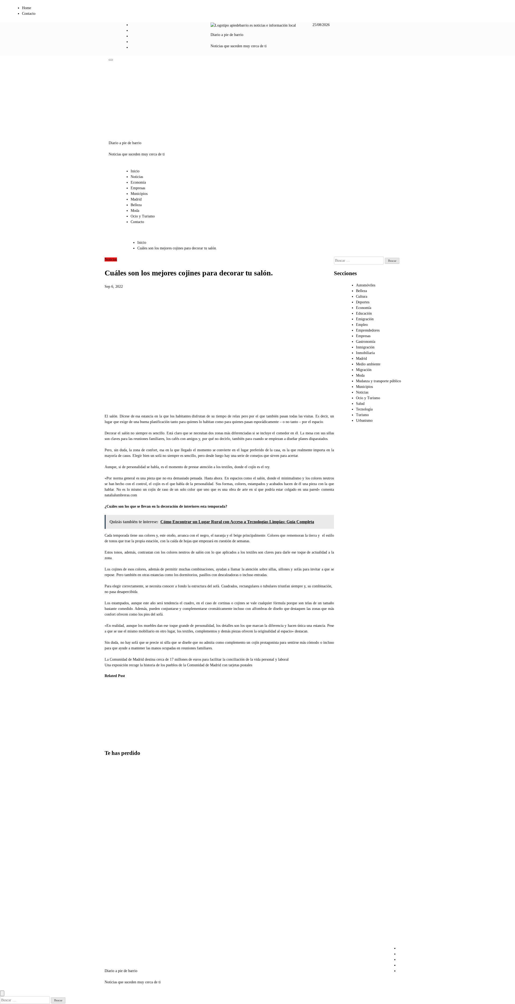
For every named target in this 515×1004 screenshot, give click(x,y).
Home (26, 8)
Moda (135, 211)
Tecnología (364, 409)
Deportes (362, 302)
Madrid (136, 199)
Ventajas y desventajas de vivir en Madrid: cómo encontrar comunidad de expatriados (116, 792)
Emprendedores (368, 330)
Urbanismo (364, 421)
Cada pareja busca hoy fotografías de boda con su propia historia (113, 708)
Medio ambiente (368, 364)
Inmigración (365, 347)
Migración (363, 370)
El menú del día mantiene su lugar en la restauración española (167, 708)
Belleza (136, 205)
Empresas (138, 188)
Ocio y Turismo (143, 216)
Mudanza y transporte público (378, 381)
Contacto (28, 14)
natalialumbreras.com (121, 495)
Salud (360, 404)
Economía (138, 182)
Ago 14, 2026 (137, 741)
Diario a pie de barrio (227, 35)
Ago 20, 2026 (111, 730)
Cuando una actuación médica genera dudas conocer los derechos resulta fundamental (139, 714)
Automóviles (365, 285)
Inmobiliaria (365, 353)
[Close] (2, 993)
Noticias (137, 177)
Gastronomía (365, 342)
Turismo (362, 415)
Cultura (361, 296)
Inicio (135, 171)
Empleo (362, 325)
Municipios (139, 194)
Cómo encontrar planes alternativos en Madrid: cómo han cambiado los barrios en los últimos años (118, 842)
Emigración (365, 319)
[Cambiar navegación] (111, 60)
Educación (364, 313)
